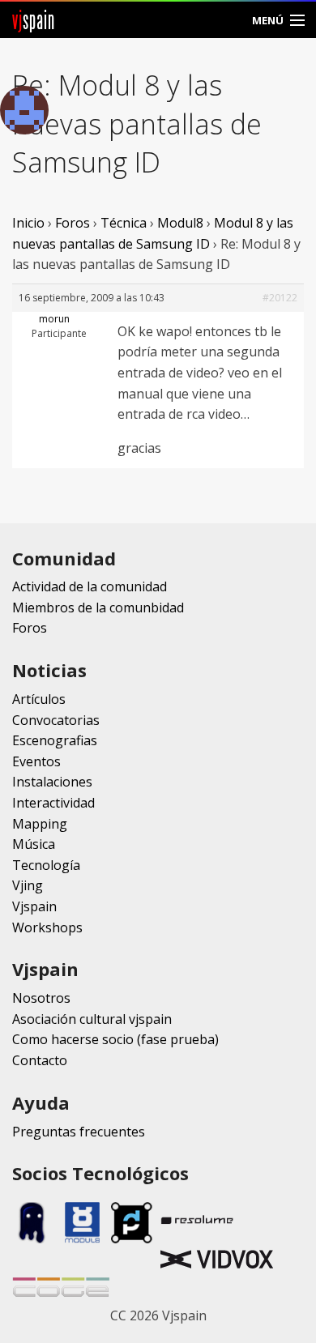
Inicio (28, 223)
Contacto (39, 1060)
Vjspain (34, 906)
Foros (72, 223)
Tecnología (46, 865)
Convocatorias (56, 720)
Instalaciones (52, 782)
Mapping (39, 824)
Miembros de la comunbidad (98, 607)
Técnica (123, 223)
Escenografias (54, 740)
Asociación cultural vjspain (92, 1019)
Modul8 (180, 223)
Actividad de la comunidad (89, 586)
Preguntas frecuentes (78, 1131)
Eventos (36, 761)
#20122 (280, 298)
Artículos (39, 699)
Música (33, 844)
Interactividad (53, 803)
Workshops (47, 927)
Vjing (27, 885)
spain (33, 19)
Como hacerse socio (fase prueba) (115, 1039)
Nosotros (41, 998)
